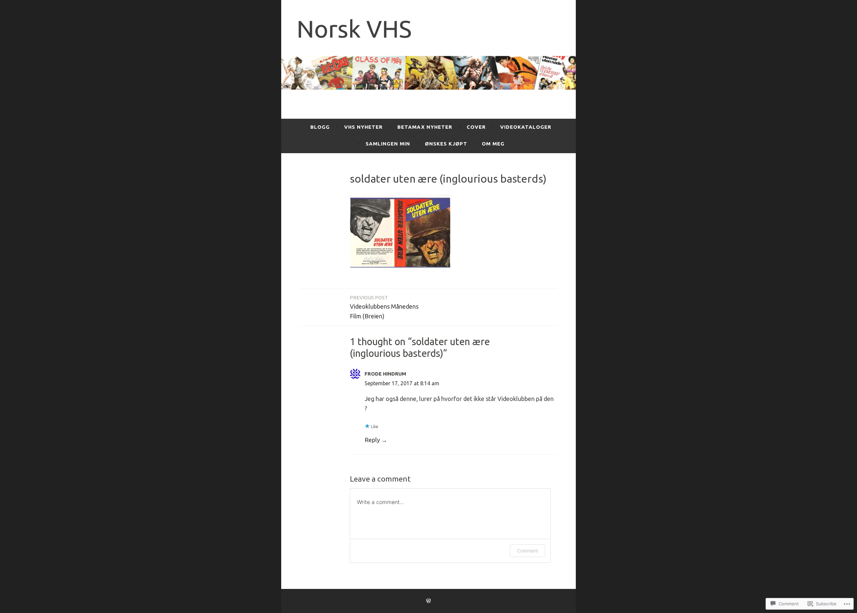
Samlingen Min (388, 143)
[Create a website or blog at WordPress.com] (428, 601)
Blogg (320, 127)
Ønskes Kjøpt (446, 143)
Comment (527, 550)
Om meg (493, 143)
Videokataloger (525, 127)
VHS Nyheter (363, 127)
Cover (476, 127)
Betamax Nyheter (424, 127)
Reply (372, 439)
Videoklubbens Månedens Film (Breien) (384, 307)
